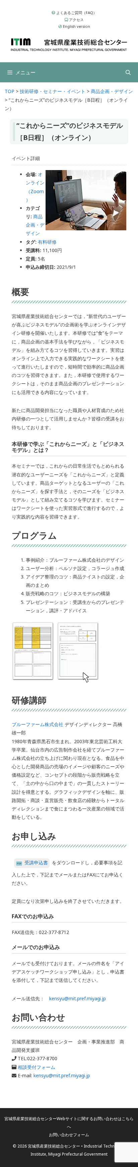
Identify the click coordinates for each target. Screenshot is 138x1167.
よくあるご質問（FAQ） (76, 12)
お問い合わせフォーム (69, 1135)
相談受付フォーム (36, 1067)
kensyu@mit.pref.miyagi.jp (77, 998)
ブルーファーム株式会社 (37, 724)
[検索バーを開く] (128, 72)
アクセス (76, 19)
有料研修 (47, 242)
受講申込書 (36, 862)
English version (76, 26)
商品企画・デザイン (35, 224)
